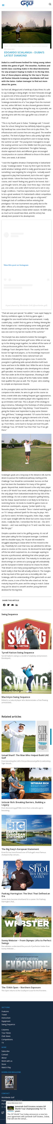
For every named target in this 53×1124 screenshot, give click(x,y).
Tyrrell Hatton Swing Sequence (18, 652)
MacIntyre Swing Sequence (16, 696)
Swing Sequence (8, 1024)
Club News (6, 1036)
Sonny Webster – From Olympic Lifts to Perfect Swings (26, 941)
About (4, 1058)
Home (6, 46)
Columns (5, 1029)
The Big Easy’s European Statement (20, 849)
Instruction (6, 1018)
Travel (4, 1014)
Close (51, 1102)
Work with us (7, 1061)
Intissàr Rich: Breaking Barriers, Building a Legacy (23, 803)
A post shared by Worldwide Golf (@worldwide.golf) (26, 305)
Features (5, 1011)
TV (3, 1042)
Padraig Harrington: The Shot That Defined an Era (26, 895)
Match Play (6, 1067)
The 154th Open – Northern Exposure (21, 987)
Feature (13, 46)
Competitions (7, 1039)
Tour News (6, 1033)
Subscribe (6, 1051)
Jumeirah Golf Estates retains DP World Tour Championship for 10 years (30, 1108)
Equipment (6, 1021)
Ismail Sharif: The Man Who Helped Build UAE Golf (25, 756)
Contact (5, 1054)
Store (4, 1064)
